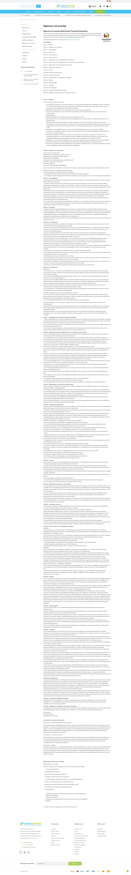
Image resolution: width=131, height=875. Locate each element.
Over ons (24, 30)
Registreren (100, 829)
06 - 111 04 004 (29, 844)
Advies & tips (99, 11)
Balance (53, 842)
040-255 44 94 (27, 842)
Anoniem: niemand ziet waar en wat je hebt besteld (48, 15)
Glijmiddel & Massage (39, 11)
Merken (91, 11)
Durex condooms (55, 831)
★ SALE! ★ (67, 11)
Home (21, 19)
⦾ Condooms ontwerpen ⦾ (80, 11)
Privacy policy (25, 52)
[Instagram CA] (20, 852)
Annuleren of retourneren (28, 43)
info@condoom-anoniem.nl (29, 847)
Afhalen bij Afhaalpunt (27, 40)
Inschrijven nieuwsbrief (27, 863)
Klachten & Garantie (27, 46)
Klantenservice (23, 24)
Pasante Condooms (55, 840)
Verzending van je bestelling (29, 37)
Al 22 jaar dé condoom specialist (103, 15)
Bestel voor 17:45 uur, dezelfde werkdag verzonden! (78, 15)
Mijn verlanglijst (101, 833)
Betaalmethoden (26, 34)
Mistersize (53, 835)
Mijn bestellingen (102, 831)
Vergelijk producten (102, 835)
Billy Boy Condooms (55, 844)
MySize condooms (55, 833)
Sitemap (24, 58)
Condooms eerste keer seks (57, 838)
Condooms (28, 11)
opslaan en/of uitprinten (74, 39)
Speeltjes (51, 11)
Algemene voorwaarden (31, 19)
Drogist (59, 11)
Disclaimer (24, 55)
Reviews (24, 61)
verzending (26, 15)
